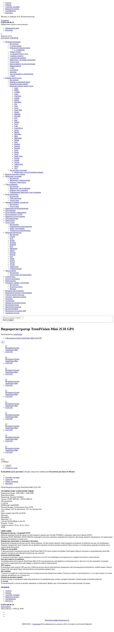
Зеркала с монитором (18, 182)
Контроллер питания (13, 307)
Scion (16, 150)
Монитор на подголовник (15, 216)
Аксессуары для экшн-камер (20, 275)
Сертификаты (10, 11)
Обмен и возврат (11, 481)
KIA (15, 118)
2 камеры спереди (16, 56)
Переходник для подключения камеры (28, 172)
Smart (16, 154)
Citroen (16, 98)
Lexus (16, 130)
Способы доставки (12, 7)
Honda (16, 112)
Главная (8, 3)
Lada (16, 126)
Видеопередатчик (12, 305)
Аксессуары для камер (18, 170)
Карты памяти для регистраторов (22, 64)
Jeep (15, 120)
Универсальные (16, 269)
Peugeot (17, 144)
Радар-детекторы (11, 194)
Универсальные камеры (19, 84)
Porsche (17, 146)
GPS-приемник (15, 198)
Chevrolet (17, 96)
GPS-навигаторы (11, 218)
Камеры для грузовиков (19, 190)
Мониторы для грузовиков (20, 188)
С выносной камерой (18, 58)
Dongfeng (17, 102)
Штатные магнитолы (13, 232)
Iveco (16, 124)
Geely (16, 108)
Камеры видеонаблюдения (15, 303)
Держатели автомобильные (20, 230)
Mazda (16, 132)
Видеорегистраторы (13, 42)
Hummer (17, 114)
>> (3, 459)
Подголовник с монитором (15, 212)
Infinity (16, 122)
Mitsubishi (18, 138)
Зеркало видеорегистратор (20, 48)
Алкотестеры (10, 277)
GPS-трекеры (10, 210)
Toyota (16, 162)
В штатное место (16, 287)
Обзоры (8, 5)
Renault (17, 148)
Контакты (9, 13)
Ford (16, 106)
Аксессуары (14, 62)
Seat (11, 257)
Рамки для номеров (17, 228)
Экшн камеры (10, 271)
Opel (16, 142)
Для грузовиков (11, 184)
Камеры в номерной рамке (20, 82)
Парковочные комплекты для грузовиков (25, 192)
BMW (16, 90)
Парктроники (10, 281)
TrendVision (17, 334)
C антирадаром (15, 46)
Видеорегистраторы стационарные (18, 293)
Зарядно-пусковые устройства (16, 202)
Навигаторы (10, 220)
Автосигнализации (12, 279)
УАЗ (15, 168)
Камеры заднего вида (13, 78)
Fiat (15, 104)
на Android (14, 70)
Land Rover (18, 128)
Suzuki (16, 160)
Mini (16, 136)
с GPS (12, 68)
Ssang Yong (18, 156)
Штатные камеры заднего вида (21, 86)
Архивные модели (12, 313)
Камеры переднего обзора (15, 174)
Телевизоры (9, 301)
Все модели (14, 44)
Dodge (16, 100)
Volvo (16, 166)
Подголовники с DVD (13, 214)
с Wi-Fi (12, 76)
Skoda (16, 152)
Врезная (13, 289)
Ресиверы (9, 299)
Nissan (16, 140)
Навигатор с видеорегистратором (22, 60)
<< (3, 342)
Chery (16, 94)
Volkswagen (18, 164)
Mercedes (17, 134)
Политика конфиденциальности (57, 620)
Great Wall (18, 110)
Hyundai (17, 116)
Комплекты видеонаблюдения (16, 208)
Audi (16, 88)
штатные (13, 72)
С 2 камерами (19, 50)
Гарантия (8, 479)
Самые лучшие (15, 52)
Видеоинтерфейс (11, 309)
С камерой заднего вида (19, 54)
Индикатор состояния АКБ (15, 311)
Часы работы (6, 607)
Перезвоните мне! (12, 28)
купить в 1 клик (11, 468)
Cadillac (17, 92)
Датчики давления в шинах (15, 297)
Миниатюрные (15, 66)
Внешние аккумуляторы (14, 291)
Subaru (16, 158)
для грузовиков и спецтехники (21, 74)
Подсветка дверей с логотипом (17, 283)
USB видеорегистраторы (14, 295)
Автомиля (5, 20)
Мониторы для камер (13, 176)
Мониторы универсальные (20, 180)
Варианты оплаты (12, 9)
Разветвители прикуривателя (21, 226)
